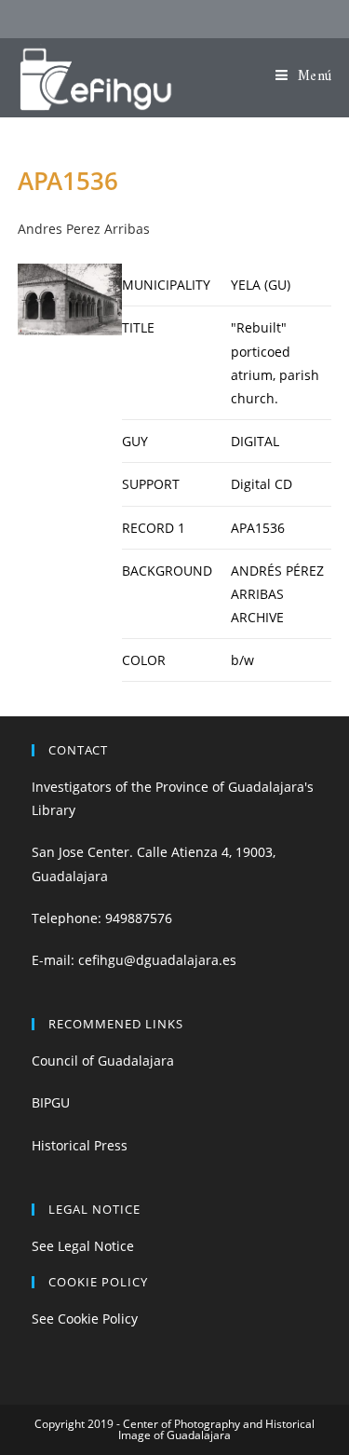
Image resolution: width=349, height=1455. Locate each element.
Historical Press (80, 1145)
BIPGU (51, 1102)
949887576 (138, 918)
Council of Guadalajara (103, 1060)
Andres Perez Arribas (84, 229)
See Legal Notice (83, 1246)
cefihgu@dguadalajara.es (157, 960)
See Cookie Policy (85, 1318)
